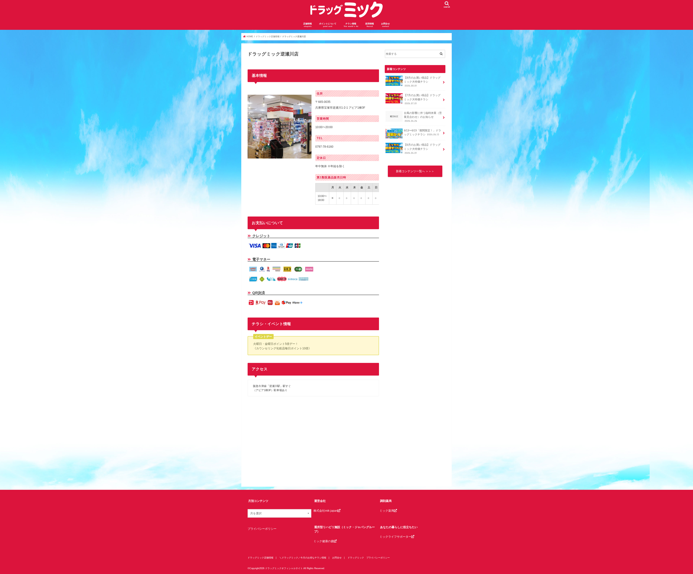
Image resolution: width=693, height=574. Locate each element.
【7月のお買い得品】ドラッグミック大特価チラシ (422, 99)
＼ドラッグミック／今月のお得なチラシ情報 (302, 557)
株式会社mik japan (325, 510)
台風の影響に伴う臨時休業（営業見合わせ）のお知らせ (423, 117)
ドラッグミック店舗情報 (260, 557)
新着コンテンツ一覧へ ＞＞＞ (415, 171)
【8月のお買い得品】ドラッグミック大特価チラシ (422, 81)
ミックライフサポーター (395, 536)
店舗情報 (307, 24)
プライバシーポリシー (262, 528)
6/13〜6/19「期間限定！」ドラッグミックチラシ (422, 132)
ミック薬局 (387, 510)
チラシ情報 (351, 24)
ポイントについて (327, 24)
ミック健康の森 (323, 541)
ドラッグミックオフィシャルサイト (284, 568)
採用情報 (369, 24)
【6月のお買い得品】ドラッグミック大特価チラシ (422, 148)
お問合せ (385, 24)
